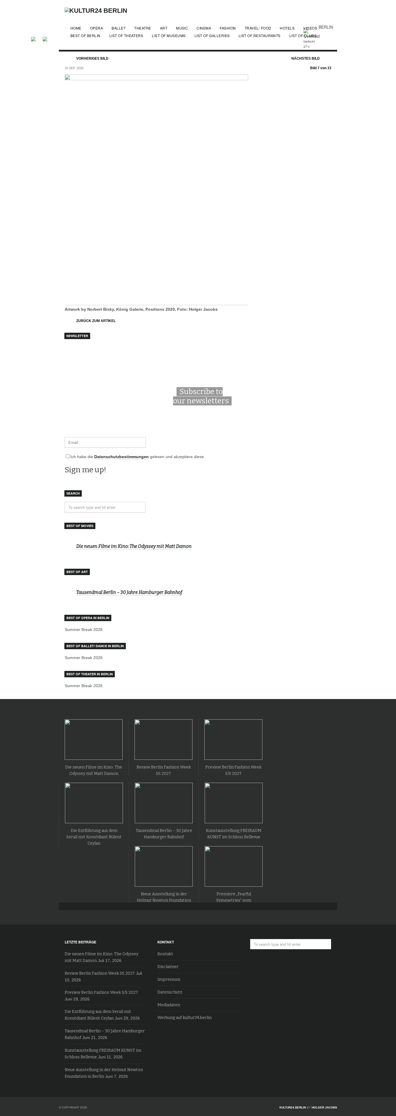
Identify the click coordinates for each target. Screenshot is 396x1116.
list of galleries (212, 35)
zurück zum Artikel (96, 321)
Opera (96, 27)
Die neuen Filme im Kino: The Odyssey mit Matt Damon (134, 546)
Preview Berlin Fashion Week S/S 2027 (101, 992)
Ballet (119, 27)
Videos (310, 27)
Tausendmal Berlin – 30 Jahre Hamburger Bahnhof (129, 592)
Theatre (142, 27)
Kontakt (165, 954)
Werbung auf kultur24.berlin (184, 1017)
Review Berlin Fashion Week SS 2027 (100, 973)
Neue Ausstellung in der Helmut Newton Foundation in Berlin (164, 900)
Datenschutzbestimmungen (121, 456)
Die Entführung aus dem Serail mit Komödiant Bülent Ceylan (93, 837)
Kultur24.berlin (292, 1107)
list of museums (169, 35)
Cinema (204, 27)
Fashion (228, 27)
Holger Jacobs (324, 1107)
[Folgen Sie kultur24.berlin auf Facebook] (36, 38)
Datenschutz (169, 992)
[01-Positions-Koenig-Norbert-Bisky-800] (156, 302)
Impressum (168, 979)
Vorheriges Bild (92, 58)
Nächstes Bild (305, 58)
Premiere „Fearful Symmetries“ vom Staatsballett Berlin (233, 900)
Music (182, 27)
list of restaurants (260, 35)
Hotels (287, 27)
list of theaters (126, 35)
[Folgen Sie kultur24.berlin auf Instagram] (45, 38)
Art (163, 27)
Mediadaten (168, 1004)
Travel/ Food (258, 27)
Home (75, 27)
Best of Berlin (85, 35)
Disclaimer (168, 966)
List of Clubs (303, 35)
